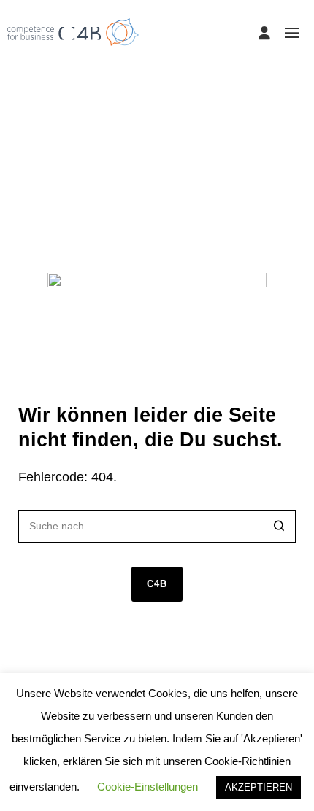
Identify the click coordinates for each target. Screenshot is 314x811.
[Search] (279, 527)
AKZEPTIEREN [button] (258, 787)
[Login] (264, 33)
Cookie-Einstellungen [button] (147, 786)
